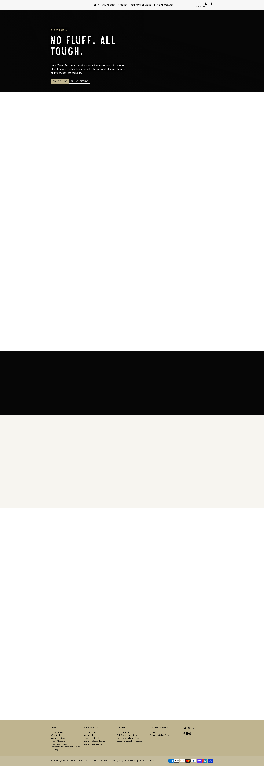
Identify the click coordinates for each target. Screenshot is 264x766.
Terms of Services (101, 760)
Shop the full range (147, 303)
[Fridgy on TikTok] (190, 734)
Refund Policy (133, 760)
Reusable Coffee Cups (93, 738)
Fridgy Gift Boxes (58, 741)
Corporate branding (62, 494)
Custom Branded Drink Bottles (129, 741)
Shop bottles (145, 171)
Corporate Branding (141, 5)
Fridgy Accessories (59, 744)
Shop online (144, 570)
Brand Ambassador (163, 5)
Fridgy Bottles (57, 732)
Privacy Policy (118, 760)
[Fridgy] (61, 5)
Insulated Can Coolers (93, 744)
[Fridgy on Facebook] (184, 734)
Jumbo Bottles (90, 732)
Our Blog (54, 749)
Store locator (59, 663)
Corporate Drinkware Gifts (128, 738)
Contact (153, 732)
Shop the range (60, 81)
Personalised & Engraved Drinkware (66, 746)
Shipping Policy (149, 760)
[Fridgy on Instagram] (187, 734)
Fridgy (59, 760)
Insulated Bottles (58, 738)
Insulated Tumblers (92, 735)
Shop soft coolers (61, 217)
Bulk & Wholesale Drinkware (128, 735)
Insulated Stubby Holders (94, 741)
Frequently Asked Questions (161, 735)
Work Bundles (56, 735)
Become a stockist (79, 81)
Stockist (122, 5)
